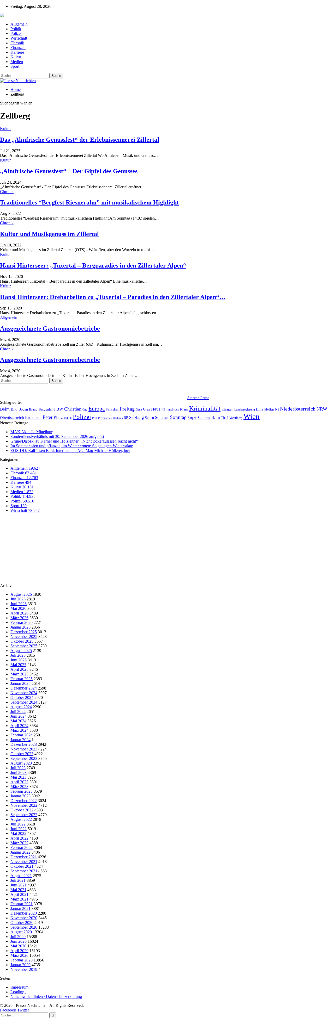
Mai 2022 (18, 833)
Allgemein (19, 24)
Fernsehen (112, 409)
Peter (47, 417)
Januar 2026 (20, 627)
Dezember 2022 (23, 800)
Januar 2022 (20, 852)
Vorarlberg (235, 418)
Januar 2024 (20, 739)
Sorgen (192, 417)
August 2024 (21, 707)
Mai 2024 (18, 721)
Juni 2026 (18, 603)
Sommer (162, 417)
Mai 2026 (18, 608)
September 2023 (23, 758)
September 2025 (23, 646)
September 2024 (23, 702)
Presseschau (105, 417)
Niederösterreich (297, 409)
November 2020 (23, 918)
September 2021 (23, 871)
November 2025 (23, 636)
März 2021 (19, 899)
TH (218, 417)
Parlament (33, 417)
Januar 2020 (20, 965)
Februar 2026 (21, 622)
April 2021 (19, 894)
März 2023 (19, 786)
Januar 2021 (20, 908)
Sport (14, 66)
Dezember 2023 (23, 744)
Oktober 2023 (21, 754)
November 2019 (23, 969)
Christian (72, 409)
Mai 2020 (18, 946)
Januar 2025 (20, 683)
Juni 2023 (18, 772)
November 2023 (23, 749)
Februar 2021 (21, 904)
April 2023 (19, 782)
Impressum (19, 987)
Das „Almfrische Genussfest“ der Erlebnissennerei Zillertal (79, 139)
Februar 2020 (21, 960)
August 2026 (21, 594)
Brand (33, 409)
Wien (251, 416)
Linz (259, 409)
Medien (16, 61)
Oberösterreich (12, 417)
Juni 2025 (18, 660)
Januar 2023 (20, 796)
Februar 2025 (21, 678)
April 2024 (19, 725)
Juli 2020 (18, 936)
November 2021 (23, 861)
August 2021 (21, 875)
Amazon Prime (198, 398)
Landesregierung (244, 409)
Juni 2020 (18, 941)
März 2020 (19, 955)
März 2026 (19, 618)
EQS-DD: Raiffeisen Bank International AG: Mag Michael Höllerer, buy (70, 450)
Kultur (15, 57)
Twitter (23, 1010)
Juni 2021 (18, 885)
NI (277, 409)
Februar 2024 (21, 735)
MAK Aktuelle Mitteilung (31, 432)
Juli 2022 (18, 824)
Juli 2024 (18, 711)
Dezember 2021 (23, 857)
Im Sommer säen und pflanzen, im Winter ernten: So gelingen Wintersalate (71, 446)
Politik (15, 29)
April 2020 (19, 950)
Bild (14, 409)
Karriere (17, 52)
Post (94, 418)
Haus (155, 409)
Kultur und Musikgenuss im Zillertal (49, 234)
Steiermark (206, 417)
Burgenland (47, 409)
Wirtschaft (18, 38)
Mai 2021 (18, 889)
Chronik (17, 43)
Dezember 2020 (23, 913)
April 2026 (19, 613)
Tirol (224, 417)
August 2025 (21, 650)
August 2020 (21, 932)
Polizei (16, 33)
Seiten (149, 417)
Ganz (139, 409)
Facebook (8, 1010)
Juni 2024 (18, 716)
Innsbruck (172, 409)
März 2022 (19, 843)
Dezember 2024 (23, 688)
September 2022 (23, 814)
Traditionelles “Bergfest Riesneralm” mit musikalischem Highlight (89, 202)
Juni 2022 (18, 829)
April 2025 (19, 669)
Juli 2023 (18, 768)
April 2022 (19, 838)
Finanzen (18, 47)
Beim (5, 409)
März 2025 (19, 674)
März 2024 (19, 730)
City (84, 409)
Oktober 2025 (21, 641)
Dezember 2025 (23, 632)
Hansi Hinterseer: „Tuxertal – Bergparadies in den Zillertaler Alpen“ (93, 265)
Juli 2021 (18, 880)
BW (59, 409)
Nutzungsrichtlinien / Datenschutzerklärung (46, 996)
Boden (23, 409)
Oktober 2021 (21, 866)
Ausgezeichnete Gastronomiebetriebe (50, 328)
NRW (322, 409)
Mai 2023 (18, 777)
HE (163, 409)
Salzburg (136, 417)
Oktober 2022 (21, 810)
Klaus (184, 409)
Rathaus (118, 418)
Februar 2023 (21, 791)
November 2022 (23, 805)
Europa (96, 409)
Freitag (127, 409)
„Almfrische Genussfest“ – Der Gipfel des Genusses (69, 171)
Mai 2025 (18, 664)
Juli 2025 (18, 655)
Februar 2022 (21, 847)
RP (126, 417)
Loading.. (18, 992)
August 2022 (21, 819)
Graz (146, 409)
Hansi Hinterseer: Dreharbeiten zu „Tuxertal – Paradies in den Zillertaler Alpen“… (112, 297)
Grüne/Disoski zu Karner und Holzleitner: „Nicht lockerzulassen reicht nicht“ (74, 441)
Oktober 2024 (21, 697)
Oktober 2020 (21, 922)
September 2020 (23, 927)
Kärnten (227, 409)
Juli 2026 (18, 599)
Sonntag (178, 417)
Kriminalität (204, 408)
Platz (58, 417)
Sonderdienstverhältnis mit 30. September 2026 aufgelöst (57, 436)
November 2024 (23, 693)
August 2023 (21, 763)
